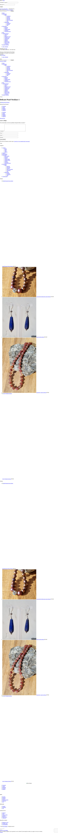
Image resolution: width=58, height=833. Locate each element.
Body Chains (7, 156)
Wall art (6, 151)
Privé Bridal (5, 826)
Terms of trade (4, 814)
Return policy (7, 41)
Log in (1, 6)
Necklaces (8, 16)
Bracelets (8, 18)
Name (1, 133)
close (4, 0)
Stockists (6, 39)
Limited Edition (7, 29)
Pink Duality (4, 26)
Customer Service (5, 33)
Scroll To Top (2, 830)
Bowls (6, 148)
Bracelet (8, 166)
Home (3, 63)
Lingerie (6, 161)
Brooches (8, 19)
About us (6, 34)
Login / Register (5, 46)
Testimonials (7, 38)
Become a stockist (5, 44)
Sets (7, 21)
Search (12, 60)
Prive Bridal (4, 14)
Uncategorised (4, 176)
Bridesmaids (7, 22)
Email (1, 135)
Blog (3, 32)
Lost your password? (3, 8)
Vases (6, 150)
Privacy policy (7, 42)
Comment (2, 131)
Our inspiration (5, 824)
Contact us (6, 43)
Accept (1, 832)
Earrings (8, 17)
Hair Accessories (10, 20)
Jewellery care (7, 37)
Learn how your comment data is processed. (22, 141)
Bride (6, 15)
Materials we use (8, 36)
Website (1, 137)
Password (2, 4)
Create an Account (9, 9)
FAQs (6, 35)
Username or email (3, 2)
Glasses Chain (7, 159)
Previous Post (2, 118)
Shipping (6, 40)
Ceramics (4, 147)
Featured (3, 152)
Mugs (6, 149)
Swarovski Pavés (8, 31)
